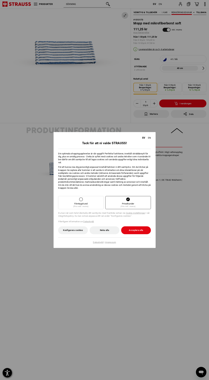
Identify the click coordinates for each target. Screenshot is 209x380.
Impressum (110, 242)
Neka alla (104, 230)
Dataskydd (88, 221)
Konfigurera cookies (73, 230)
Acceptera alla (136, 230)
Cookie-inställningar (135, 213)
